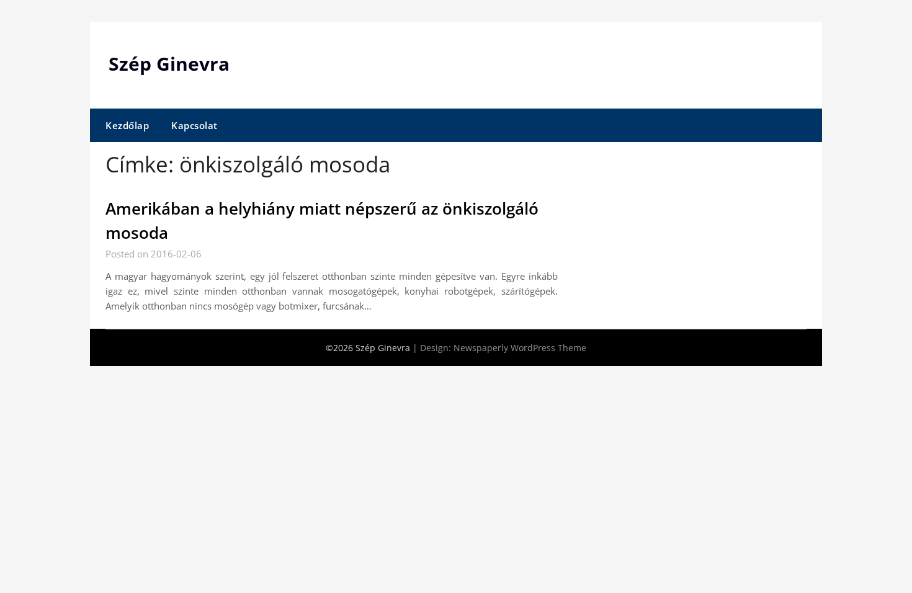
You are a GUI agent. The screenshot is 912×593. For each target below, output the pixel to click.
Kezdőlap (127, 125)
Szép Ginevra (169, 63)
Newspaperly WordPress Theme (520, 348)
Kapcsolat (194, 125)
